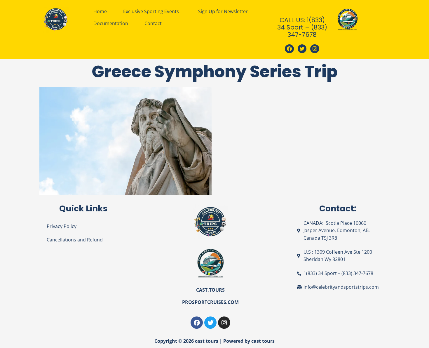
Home (100, 11)
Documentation (110, 23)
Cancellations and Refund (75, 239)
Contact (153, 23)
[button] (152, 11)
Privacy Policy (61, 226)
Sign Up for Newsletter (223, 11)
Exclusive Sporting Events (151, 11)
